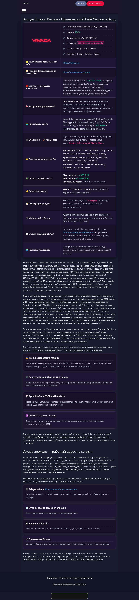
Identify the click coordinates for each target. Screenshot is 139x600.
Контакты (52, 578)
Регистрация (95, 3)
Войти (81, 3)
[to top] (133, 583)
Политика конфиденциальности (75, 578)
